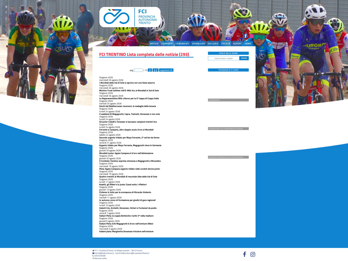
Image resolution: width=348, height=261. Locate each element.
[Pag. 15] (156, 70)
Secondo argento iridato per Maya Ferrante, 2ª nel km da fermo (129, 137)
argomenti (165, 70)
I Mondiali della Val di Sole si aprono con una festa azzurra (127, 82)
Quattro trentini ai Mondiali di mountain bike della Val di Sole (128, 176)
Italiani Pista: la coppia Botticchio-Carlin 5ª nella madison (126, 215)
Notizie (154, 43)
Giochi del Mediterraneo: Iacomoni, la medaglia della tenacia (127, 106)
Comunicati (182, 43)
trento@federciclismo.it (104, 253)
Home (248, 43)
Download (198, 43)
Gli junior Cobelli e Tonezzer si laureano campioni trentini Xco (128, 121)
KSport (237, 43)
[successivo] (150, 70)
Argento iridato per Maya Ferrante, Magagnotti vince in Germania (130, 145)
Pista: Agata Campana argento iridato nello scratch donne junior (129, 168)
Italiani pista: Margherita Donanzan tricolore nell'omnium (126, 231)
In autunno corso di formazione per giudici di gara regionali (127, 200)
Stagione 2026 (106, 77)
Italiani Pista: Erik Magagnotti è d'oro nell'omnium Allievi (126, 223)
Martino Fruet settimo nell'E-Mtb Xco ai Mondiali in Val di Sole (129, 90)
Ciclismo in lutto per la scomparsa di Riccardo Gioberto (125, 192)
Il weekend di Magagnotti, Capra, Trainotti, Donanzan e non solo (129, 114)
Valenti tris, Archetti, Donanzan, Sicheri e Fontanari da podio (128, 208)
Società (225, 43)
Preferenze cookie (99, 258)
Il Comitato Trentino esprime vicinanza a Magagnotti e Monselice (130, 161)
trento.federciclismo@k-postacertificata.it (132, 253)
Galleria (213, 43)
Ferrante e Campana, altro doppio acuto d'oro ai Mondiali (126, 129)
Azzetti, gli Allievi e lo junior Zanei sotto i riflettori (123, 184)
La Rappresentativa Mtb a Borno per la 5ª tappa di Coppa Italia (129, 98)
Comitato (167, 43)
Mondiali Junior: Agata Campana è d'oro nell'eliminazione (126, 153)
